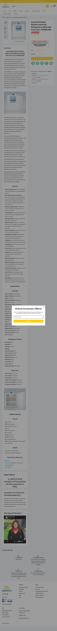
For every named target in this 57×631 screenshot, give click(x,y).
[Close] (44, 307)
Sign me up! (28, 321)
